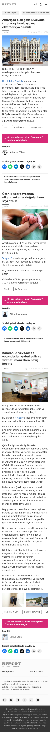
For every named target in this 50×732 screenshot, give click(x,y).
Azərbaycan (19, 127)
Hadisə (5, 32)
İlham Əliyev (10, 12)
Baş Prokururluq (32, 612)
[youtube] (38, 700)
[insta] (11, 700)
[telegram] (16, 166)
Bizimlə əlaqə (36, 671)
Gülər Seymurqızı (18, 314)
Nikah (6, 289)
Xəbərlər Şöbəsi (17, 152)
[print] (33, 166)
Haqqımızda (8, 671)
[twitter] (22, 166)
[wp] (10, 166)
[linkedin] (28, 166)
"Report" (7, 258)
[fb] (4, 166)
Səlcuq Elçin (16, 637)
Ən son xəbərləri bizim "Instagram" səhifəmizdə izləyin (25, 138)
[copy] (39, 166)
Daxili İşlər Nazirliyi (12, 81)
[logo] (9, 4)
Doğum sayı (21, 289)
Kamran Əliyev (11, 612)
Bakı (6, 127)
